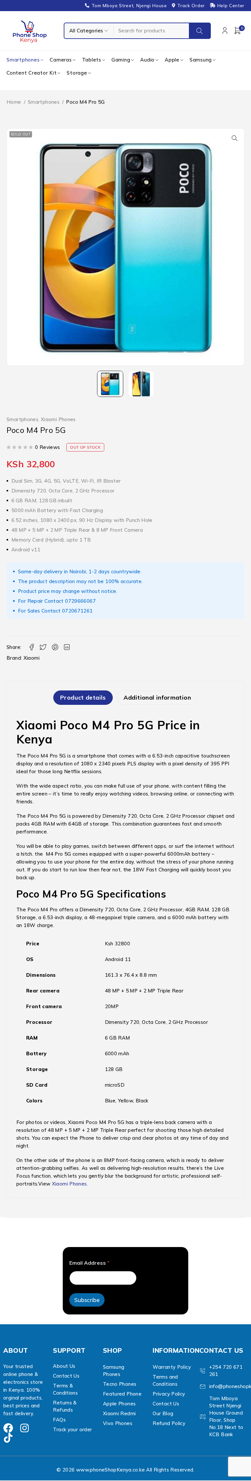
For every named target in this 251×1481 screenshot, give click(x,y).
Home (14, 102)
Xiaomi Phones (58, 419)
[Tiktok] (8, 1438)
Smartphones (43, 102)
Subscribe (87, 1299)
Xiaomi (32, 658)
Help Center (230, 5)
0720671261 (77, 611)
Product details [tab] (83, 697)
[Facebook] (8, 1428)
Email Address (89, 1263)
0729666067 (80, 601)
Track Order (191, 5)
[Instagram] (24, 1428)
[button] (234, 138)
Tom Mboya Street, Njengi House (129, 5)
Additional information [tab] (157, 697)
